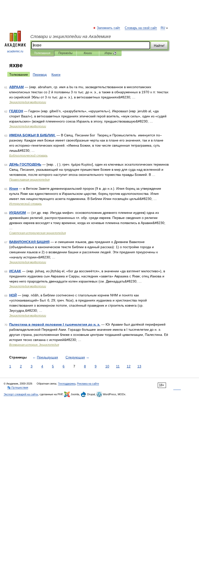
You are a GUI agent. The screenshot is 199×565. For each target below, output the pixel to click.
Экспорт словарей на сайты (21, 394)
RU (163, 28)
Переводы (65, 53)
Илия (13, 188)
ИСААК (15, 271)
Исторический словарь (25, 204)
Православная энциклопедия (29, 179)
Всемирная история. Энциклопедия (34, 345)
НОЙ (13, 295)
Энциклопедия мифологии (27, 102)
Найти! (159, 45)
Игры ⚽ (110, 53)
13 (139, 366)
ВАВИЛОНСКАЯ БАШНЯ (29, 242)
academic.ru (15, 51)
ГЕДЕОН (16, 111)
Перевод (40, 74)
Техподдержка (66, 383)
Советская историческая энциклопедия (37, 233)
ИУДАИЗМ (17, 213)
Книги (88, 53)
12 (129, 366)
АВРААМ (16, 87)
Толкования (42, 53)
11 (118, 366)
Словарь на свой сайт (141, 28)
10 (107, 366)
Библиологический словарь (28, 155)
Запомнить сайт (108, 28)
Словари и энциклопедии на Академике (70, 36)
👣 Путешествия (17, 387)
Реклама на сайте (88, 383)
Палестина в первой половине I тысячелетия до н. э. (54, 324)
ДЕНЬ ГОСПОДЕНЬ (25, 164)
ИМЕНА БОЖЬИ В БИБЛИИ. (32, 135)
